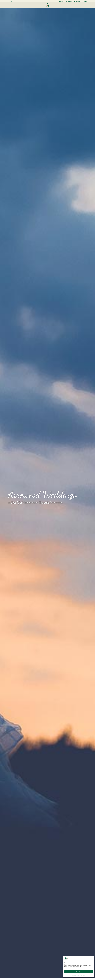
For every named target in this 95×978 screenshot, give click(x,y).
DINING (38, 5)
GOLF (21, 5)
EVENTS (54, 5)
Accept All (78, 971)
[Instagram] (15, 1)
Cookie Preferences (75, 975)
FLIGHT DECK (30, 5)
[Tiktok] (11, 1)
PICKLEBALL (71, 5)
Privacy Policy (82, 975)
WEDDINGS (62, 5)
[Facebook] (8, 1)
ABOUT (14, 5)
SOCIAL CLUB (80, 5)
